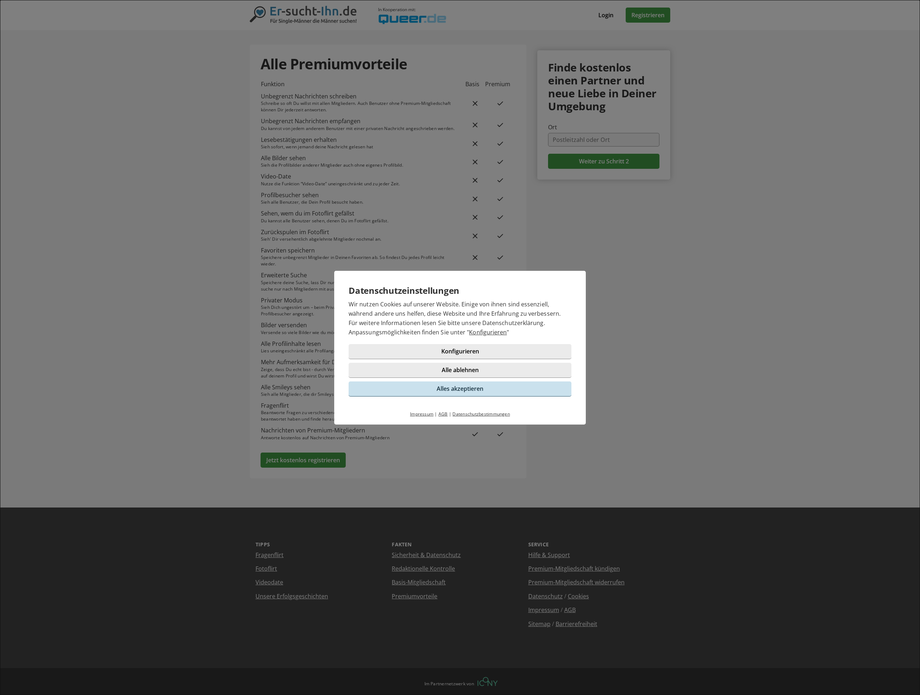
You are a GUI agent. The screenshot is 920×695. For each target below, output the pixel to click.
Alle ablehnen (460, 370)
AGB (443, 414)
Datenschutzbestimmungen (481, 414)
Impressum (421, 414)
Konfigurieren (488, 332)
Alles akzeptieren (460, 389)
